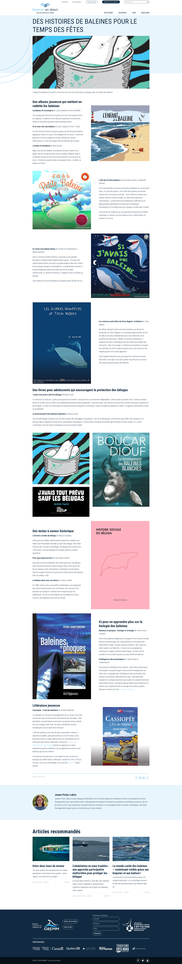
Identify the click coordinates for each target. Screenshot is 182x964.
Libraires (71, 762)
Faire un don (91, 2)
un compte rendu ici (126, 689)
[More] (147, 777)
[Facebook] (136, 777)
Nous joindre (77, 2)
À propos (65, 2)
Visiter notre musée (70, 921)
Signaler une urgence (111, 2)
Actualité (35, 777)
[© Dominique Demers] (62, 200)
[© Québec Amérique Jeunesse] (120, 736)
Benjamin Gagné (37, 882)
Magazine (145, 13)
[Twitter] (140, 777)
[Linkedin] (143, 777)
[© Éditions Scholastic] (120, 266)
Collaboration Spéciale (79, 896)
